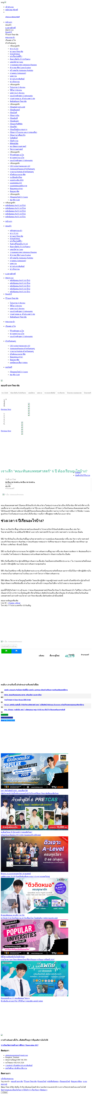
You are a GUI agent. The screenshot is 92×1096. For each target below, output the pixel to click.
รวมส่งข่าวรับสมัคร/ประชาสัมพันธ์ (18, 1065)
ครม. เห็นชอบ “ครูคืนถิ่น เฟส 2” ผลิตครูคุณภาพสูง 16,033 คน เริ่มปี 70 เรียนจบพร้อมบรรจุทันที (34, 709)
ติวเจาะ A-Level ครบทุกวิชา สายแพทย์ (16, 874)
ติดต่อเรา (43, 1090)
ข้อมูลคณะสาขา (16, 189)
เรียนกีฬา (13, 127)
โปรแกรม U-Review (17, 87)
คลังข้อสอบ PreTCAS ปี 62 (15, 214)
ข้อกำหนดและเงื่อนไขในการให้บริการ (16, 1090)
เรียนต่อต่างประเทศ (17, 107)
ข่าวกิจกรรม (15, 82)
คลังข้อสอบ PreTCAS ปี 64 (15, 208)
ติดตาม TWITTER (8, 720)
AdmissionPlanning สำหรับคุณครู (22, 169)
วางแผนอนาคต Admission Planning (23, 65)
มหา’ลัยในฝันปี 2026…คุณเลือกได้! (14, 791)
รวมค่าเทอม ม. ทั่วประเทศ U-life (22, 98)
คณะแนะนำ (10, 37)
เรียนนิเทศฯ (14, 121)
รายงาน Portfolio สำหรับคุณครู (22, 172)
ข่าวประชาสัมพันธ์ (17, 79)
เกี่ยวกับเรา (35, 1090)
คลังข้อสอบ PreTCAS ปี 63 (15, 211)
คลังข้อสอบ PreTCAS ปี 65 (15, 205)
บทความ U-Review (17, 93)
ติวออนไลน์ (41, 1081)
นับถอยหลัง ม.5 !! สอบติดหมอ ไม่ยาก (15, 998)
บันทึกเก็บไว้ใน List (82, 475)
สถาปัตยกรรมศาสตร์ (18, 146)
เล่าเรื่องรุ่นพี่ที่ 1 (16, 56)
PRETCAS (9, 278)
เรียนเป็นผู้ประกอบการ (18, 129)
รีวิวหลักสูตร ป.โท (17, 155)
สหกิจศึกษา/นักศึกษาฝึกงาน (16, 1068)
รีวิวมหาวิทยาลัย (30, 1081)
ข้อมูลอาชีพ (14, 191)
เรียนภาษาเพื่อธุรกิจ (17, 135)
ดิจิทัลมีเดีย (14, 144)
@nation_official (14, 603)
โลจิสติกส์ (14, 138)
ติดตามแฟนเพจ (7, 718)
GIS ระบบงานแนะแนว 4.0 (20, 166)
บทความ (13, 76)
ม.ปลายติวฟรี (10, 28)
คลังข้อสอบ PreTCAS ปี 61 (15, 217)
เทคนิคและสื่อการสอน (18, 363)
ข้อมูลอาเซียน (76, 1081)
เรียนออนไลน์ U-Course (19, 197)
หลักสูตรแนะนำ (16, 231)
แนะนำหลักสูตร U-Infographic (21, 96)
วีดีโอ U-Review (16, 90)
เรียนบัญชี (14, 118)
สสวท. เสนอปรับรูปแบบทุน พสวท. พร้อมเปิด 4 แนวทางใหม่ (23, 695)
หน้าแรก (8, 22)
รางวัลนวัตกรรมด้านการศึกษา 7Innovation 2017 (19, 1045)
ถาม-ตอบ (4, 715)
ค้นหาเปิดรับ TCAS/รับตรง (20, 59)
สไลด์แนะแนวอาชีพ (17, 174)
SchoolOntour (15, 54)
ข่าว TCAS (14, 49)
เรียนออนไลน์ (64, 1081)
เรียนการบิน (14, 115)
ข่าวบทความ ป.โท (17, 158)
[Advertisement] (46, 450)
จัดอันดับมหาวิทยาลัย (18, 101)
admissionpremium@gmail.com (16, 1055)
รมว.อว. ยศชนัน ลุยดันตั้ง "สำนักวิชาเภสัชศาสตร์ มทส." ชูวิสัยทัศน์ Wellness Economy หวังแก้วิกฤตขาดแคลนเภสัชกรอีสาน (44, 705)
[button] (4, 409)
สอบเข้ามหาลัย (17, 1081)
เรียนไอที (13, 113)
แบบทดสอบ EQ (16, 183)
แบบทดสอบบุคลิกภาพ (18, 186)
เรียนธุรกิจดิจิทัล (16, 124)
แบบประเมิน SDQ (17, 180)
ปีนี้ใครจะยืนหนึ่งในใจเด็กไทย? (13, 957)
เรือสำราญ (14, 141)
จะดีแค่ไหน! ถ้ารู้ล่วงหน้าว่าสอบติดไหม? (16, 832)
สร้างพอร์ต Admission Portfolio (21, 70)
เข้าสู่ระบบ (9, 7)
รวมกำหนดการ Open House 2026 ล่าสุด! (17, 700)
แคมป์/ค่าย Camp (16, 62)
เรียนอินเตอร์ (15, 110)
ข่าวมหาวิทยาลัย (16, 51)
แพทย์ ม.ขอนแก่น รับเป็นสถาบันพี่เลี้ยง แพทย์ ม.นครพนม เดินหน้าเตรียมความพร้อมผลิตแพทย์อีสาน (36, 690)
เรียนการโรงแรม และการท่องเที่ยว (23, 132)
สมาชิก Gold (15, 200)
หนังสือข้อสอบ (53, 1081)
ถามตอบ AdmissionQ (18, 73)
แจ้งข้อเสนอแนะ (7, 1079)
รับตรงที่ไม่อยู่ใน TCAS (19, 244)
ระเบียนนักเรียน (16, 177)
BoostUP (8, 32)
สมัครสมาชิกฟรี (11, 10)
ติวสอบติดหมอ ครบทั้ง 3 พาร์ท (12, 915)
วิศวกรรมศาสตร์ (16, 149)
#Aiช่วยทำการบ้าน (9, 646)
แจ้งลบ (78, 472)
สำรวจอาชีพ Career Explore (20, 68)
